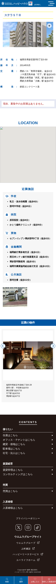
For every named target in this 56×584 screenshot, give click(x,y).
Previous (3, 346)
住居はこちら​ (10, 435)
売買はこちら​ (10, 491)
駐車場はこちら (11, 448)
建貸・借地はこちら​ (14, 444)
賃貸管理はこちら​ (13, 470)
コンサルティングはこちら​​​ (18, 474)
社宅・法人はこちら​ (14, 453)
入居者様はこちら (13, 508)
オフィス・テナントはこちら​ (19, 439)
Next (53, 346)
